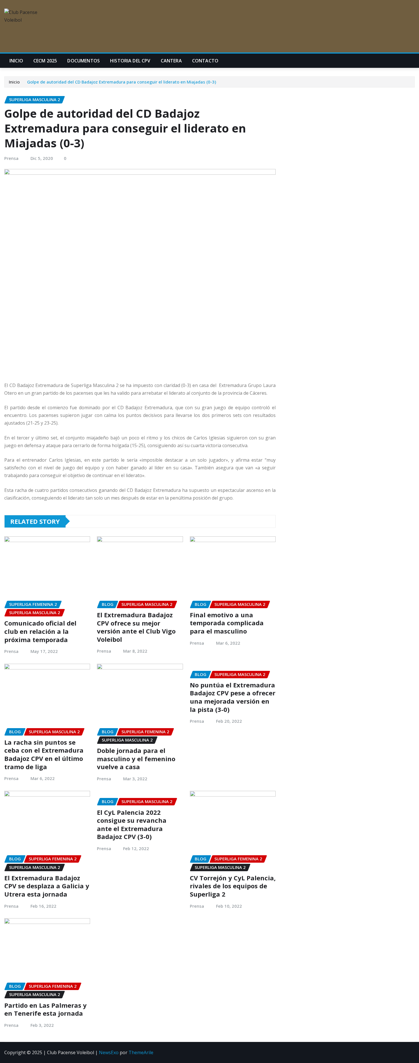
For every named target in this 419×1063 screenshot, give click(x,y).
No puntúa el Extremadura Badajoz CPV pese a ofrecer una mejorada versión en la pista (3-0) (232, 697)
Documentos (83, 61)
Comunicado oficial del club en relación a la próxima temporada (40, 631)
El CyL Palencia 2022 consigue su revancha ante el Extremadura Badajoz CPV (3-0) (131, 824)
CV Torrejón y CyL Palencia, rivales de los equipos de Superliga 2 (233, 885)
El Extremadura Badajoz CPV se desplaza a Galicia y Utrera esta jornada (46, 885)
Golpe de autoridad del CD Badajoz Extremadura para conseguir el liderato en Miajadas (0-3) (121, 82)
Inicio (16, 61)
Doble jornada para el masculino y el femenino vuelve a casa (136, 758)
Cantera (171, 61)
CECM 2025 (45, 61)
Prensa (11, 158)
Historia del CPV (130, 61)
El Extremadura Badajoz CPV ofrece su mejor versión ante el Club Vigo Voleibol (136, 626)
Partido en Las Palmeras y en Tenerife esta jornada (45, 1009)
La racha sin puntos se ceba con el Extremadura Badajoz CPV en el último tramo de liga (44, 754)
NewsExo (109, 1052)
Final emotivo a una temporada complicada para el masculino (227, 622)
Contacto (205, 61)
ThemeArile (141, 1052)
